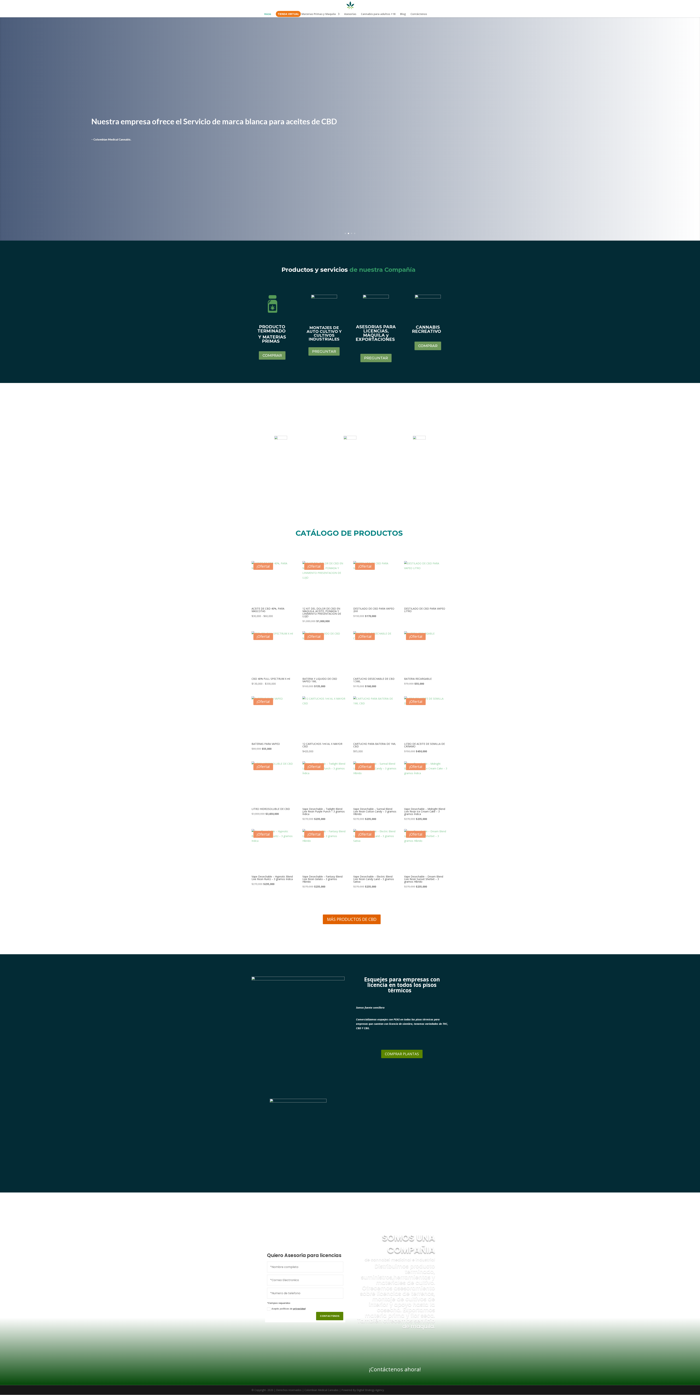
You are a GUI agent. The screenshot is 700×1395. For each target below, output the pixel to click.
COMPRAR (272, 355)
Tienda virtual (288, 14)
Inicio (267, 14)
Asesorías (350, 14)
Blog (403, 14)
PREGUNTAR (324, 351)
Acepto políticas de (288, 1308)
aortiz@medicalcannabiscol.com (419, 482)
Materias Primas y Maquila (319, 14)
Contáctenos (419, 14)
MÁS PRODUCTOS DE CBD (351, 919)
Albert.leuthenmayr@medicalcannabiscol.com (350, 477)
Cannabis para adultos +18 (378, 14)
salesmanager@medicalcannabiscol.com (281, 468)
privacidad (299, 1308)
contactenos (329, 1316)
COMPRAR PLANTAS (402, 1053)
